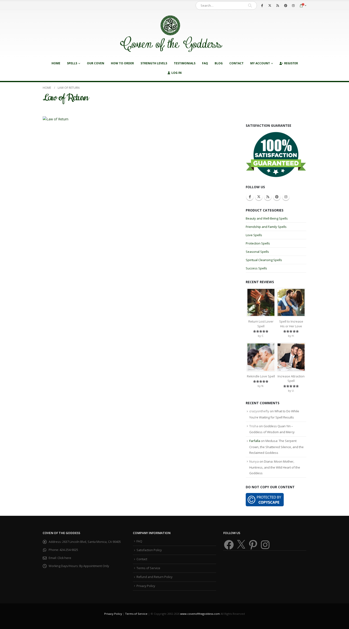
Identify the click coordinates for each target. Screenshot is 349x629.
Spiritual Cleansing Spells (264, 260)
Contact (236, 63)
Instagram (285, 196)
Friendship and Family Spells (266, 227)
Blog (219, 63)
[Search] (250, 5)
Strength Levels (154, 63)
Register (291, 63)
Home (56, 63)
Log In (176, 73)
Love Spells (254, 235)
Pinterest (276, 196)
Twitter (258, 196)
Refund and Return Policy (154, 577)
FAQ (205, 63)
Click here (64, 558)
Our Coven (95, 63)
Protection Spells (258, 243)
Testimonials (184, 63)
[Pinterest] (285, 5)
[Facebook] (262, 5)
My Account (260, 63)
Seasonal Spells (257, 251)
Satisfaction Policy (149, 550)
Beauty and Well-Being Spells (267, 218)
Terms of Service (148, 568)
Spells (72, 63)
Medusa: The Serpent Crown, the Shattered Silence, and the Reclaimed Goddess (276, 447)
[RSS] (277, 5)
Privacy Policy (146, 586)
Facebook (249, 196)
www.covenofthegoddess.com (200, 613)
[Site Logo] (171, 34)
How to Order (122, 63)
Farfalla (254, 441)
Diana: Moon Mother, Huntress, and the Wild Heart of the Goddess (274, 467)
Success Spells (256, 268)
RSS (267, 196)
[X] (270, 5)
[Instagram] (293, 5)
